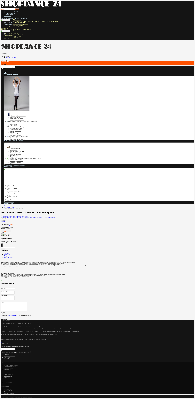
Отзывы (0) (7, 254)
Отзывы (11, 202)
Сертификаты (7, 16)
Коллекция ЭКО (14, 133)
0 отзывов (3, 220)
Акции (10, 166)
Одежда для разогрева (15, 131)
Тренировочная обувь (15, 154)
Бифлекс (5, 239)
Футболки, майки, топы (16, 128)
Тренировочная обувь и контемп (33, 158)
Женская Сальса (14, 155)
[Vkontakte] (2, 342)
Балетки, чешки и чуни (16, 159)
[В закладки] (2, 249)
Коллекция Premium (24, 136)
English (10, 24)
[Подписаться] (1, 350)
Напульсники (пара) (12, 193)
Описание (6, 253)
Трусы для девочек (12, 188)
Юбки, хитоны (13, 125)
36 (3, 237)
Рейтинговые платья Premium (17, 139)
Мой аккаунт (4, 28)
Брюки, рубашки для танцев (17, 120)
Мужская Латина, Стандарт (17, 152)
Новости (11, 203)
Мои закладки (7, 391)
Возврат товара (8, 376)
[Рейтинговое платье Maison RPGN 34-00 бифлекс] (14, 216)
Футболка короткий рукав (14, 191)
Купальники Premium (15, 137)
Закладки (18, 29)
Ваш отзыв (3, 301)
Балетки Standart (11, 185)
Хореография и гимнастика (29, 121)
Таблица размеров (5, 231)
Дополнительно (18, 25)
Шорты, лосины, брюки (16, 129)
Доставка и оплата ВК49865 (11, 11)
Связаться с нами (17, 24)
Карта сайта (25, 24)
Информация (17, 20)
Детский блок (13, 150)
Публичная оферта (8, 14)
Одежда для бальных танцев (18, 116)
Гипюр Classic (6, 242)
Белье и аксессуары (20, 165)
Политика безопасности (10, 13)
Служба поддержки (19, 22)
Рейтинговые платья (15, 117)
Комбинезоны (13, 124)
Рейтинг (3, 312)
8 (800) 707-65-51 (17, 36)
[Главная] (4, 206)
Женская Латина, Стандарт (17, 151)
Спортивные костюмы (15, 135)
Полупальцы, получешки (16, 161)
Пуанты (12, 163)
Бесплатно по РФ (17, 37)
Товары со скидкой (14, 26)
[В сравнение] (4, 249)
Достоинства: (4, 290)
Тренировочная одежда (26, 127)
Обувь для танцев (18, 140)
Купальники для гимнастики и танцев (20, 122)
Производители (5, 26)
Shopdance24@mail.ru (18, 34)
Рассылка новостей (27, 29)
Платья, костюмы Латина (16, 118)
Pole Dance (12, 132)
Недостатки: (4, 295)
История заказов (12, 29)
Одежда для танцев (12, 74)
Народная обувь (14, 157)
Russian (11, 22)
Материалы (7, 255)
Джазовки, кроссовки (15, 162)
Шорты (9, 199)
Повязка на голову (12, 196)
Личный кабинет (8, 389)
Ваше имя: (3, 287)
